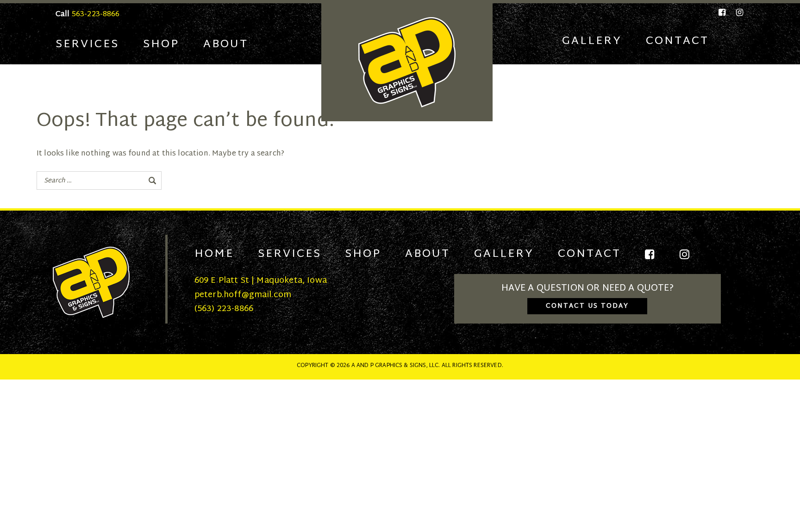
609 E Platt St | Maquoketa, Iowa (260, 280)
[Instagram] (737, 12)
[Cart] (738, 41)
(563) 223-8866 (223, 309)
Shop (161, 44)
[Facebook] (722, 12)
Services (87, 44)
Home (214, 254)
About (225, 44)
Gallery (592, 41)
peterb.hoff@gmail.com (242, 295)
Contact (677, 41)
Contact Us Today (587, 306)
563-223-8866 (96, 14)
